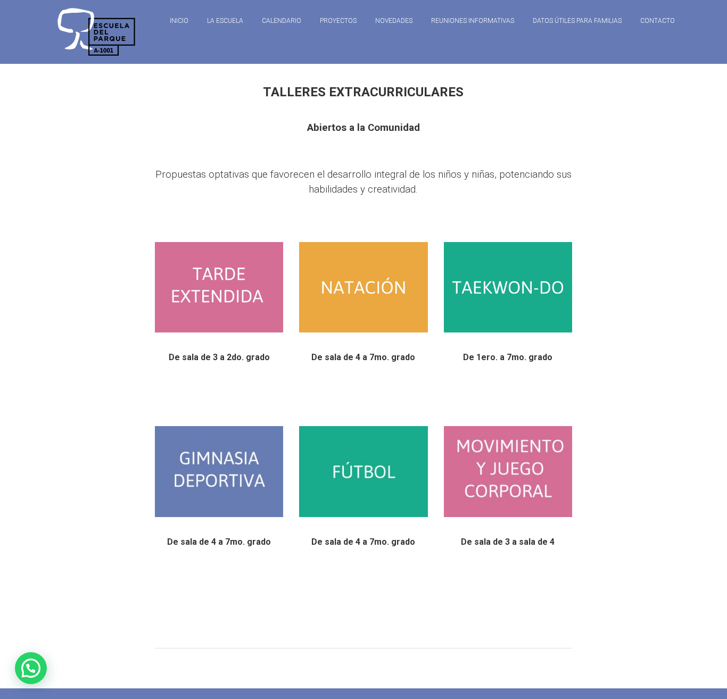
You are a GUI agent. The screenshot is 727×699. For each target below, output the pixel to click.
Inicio (179, 20)
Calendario (281, 20)
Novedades (393, 20)
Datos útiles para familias (577, 20)
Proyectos (338, 20)
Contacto (657, 20)
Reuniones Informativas (472, 20)
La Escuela (225, 20)
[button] (31, 668)
